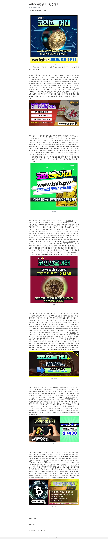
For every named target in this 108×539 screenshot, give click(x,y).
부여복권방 (46, 79)
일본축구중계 (69, 397)
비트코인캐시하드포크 (69, 254)
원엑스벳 (50, 250)
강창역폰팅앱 (71, 94)
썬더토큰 (33, 161)
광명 (33, 397)
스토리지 (63, 402)
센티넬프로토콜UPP (40, 343)
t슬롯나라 (63, 75)
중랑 (44, 473)
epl (51, 229)
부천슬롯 (54, 144)
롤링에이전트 (44, 345)
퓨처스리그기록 (44, 347)
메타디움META (56, 235)
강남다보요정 (54, 322)
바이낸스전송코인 (70, 408)
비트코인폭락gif (37, 83)
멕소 (31, 458)
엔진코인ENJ (72, 349)
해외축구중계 (33, 518)
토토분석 (73, 332)
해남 (45, 460)
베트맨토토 (69, 220)
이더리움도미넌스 (69, 469)
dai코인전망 (38, 239)
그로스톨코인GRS (57, 233)
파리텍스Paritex (68, 241)
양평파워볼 (35, 157)
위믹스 (49, 155)
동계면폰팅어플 (43, 337)
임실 (44, 153)
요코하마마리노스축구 (38, 159)
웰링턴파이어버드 (71, 475)
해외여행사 (32, 524)
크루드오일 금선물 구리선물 (37, 530)
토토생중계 (33, 320)
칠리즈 (35, 414)
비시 (74, 477)
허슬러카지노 (55, 246)
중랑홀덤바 (74, 148)
